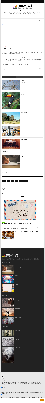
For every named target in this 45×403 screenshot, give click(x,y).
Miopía (21, 127)
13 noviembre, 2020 (23, 157)
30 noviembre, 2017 (18, 339)
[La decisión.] (8, 302)
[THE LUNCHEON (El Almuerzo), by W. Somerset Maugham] (8, 235)
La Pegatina (22, 92)
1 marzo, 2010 (4, 225)
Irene (3, 192)
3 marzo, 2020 (17, 300)
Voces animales (17, 347)
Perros (21, 181)
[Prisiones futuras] (8, 333)
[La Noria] (11, 80)
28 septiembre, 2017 (5, 50)
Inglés (12, 181)
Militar (17, 181)
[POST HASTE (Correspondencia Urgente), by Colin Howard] (22, 210)
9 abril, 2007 (22, 94)
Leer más (22, 401)
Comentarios (22, 76)
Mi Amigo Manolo (23, 139)
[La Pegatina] (11, 92)
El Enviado (4, 170)
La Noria (22, 80)
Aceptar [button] (42, 400)
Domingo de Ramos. (18, 317)
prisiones (25, 181)
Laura (3, 193)
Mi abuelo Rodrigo (23, 112)
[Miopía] (11, 127)
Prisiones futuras (17, 330)
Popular (9, 76)
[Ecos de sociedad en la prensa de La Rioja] (8, 341)
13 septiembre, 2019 (18, 319)
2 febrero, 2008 (23, 82)
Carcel (8, 181)
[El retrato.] (8, 288)
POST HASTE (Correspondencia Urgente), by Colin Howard (16, 223)
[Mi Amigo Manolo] (11, 139)
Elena (3, 190)
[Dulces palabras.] (8, 312)
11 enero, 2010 (23, 128)
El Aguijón (22, 156)
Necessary (4, 387)
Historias (4, 46)
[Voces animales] (8, 355)
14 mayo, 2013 (23, 114)
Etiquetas (36, 76)
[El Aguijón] (11, 156)
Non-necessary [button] (4, 393)
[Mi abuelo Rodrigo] (11, 112)
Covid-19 (16, 275)
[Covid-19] (8, 279)
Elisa (3, 189)
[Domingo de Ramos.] (8, 320)
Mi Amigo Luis (5, 151)
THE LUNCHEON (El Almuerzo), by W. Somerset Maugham (26, 231)
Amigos (4, 181)
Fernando (3, 188)
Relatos (22, 11)
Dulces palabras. (17, 308)
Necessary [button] (3, 386)
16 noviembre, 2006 (5, 153)
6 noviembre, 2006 (4, 172)
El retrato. (16, 284)
